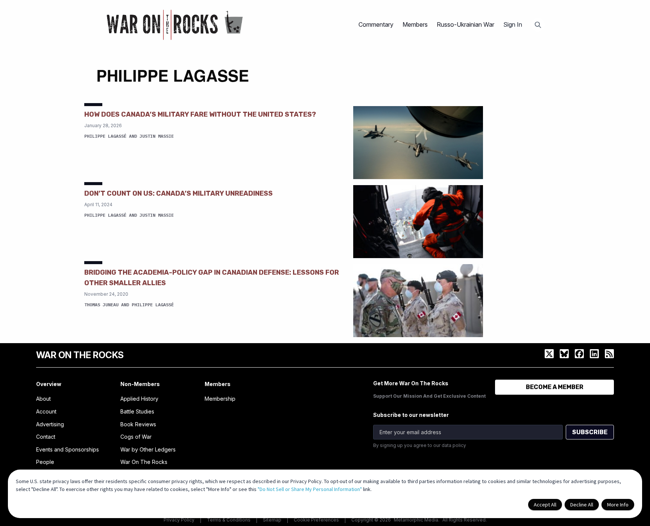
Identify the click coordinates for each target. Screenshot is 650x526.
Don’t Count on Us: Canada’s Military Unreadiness (178, 193)
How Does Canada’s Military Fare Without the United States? (200, 114)
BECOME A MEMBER (554, 387)
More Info (618, 504)
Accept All (545, 504)
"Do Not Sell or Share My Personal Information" (310, 489)
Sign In (512, 24)
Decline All (581, 504)
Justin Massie (157, 136)
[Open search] (538, 25)
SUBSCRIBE (589, 432)
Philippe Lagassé (105, 136)
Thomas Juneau (101, 304)
